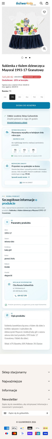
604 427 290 (22, 296)
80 (20, 97)
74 (12, 97)
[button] (47, 3)
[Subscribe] (47, 413)
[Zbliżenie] (44, 49)
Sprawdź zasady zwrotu (19, 177)
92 (34, 97)
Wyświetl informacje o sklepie (17, 122)
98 (42, 97)
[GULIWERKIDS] (26, 3)
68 (5, 97)
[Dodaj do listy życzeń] (44, 12)
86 (27, 97)
